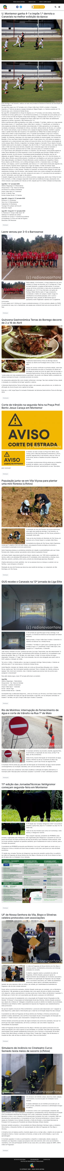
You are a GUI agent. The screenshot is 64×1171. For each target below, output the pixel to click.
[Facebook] (17, 7)
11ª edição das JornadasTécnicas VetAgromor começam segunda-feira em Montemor (28, 786)
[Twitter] (21, 7)
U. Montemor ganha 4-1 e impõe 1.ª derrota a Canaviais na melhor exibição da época (28, 15)
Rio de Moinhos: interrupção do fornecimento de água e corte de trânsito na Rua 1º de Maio (30, 712)
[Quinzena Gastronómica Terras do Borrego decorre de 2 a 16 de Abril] (32, 342)
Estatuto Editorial (20, 1159)
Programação (34, 1159)
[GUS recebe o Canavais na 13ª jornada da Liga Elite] (32, 607)
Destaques (5, 398)
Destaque (5, 225)
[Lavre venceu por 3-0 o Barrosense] (32, 257)
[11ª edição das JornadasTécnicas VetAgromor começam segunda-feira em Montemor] (32, 806)
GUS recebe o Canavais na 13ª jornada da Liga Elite (32, 581)
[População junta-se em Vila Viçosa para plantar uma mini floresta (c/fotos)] (32, 507)
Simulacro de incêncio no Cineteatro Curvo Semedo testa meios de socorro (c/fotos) (27, 1049)
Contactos (46, 1159)
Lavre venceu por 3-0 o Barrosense (22, 231)
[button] (32, 7)
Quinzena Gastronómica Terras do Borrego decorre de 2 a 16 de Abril (32, 321)
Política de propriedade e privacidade (32, 1161)
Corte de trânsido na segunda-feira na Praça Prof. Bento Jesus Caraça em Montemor (31, 406)
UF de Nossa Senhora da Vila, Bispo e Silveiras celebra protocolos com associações (29, 916)
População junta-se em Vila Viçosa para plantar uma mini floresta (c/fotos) (29, 482)
